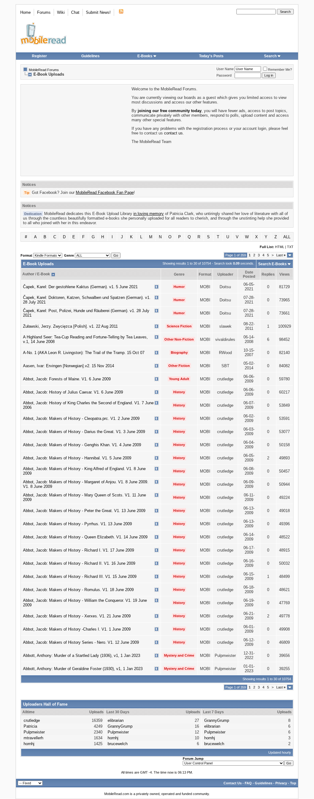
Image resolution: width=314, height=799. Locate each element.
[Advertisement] (75, 129)
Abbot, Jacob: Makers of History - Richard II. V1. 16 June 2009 (79, 563)
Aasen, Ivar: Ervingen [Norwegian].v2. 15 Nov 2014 (68, 366)
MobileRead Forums (44, 70)
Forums (44, 12)
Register (39, 56)
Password (224, 75)
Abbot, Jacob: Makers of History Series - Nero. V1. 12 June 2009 (81, 642)
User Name (225, 69)
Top (293, 783)
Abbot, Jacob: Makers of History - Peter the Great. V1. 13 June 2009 (84, 510)
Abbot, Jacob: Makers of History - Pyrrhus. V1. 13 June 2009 (77, 524)
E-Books (144, 56)
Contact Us (233, 783)
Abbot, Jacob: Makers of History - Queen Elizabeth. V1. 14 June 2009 (85, 537)
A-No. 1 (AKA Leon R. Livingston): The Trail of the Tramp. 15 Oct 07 (83, 352)
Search (270, 56)
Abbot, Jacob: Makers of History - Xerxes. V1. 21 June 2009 (77, 616)
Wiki (61, 12)
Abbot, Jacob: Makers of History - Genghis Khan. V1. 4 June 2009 (82, 445)
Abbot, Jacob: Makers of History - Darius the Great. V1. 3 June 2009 (84, 431)
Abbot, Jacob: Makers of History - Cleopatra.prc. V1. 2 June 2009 (81, 418)
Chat (75, 12)
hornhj (29, 743)
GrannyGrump (120, 726)
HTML (279, 247)
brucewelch (118, 743)
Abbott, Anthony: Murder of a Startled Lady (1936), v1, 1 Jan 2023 (81, 655)
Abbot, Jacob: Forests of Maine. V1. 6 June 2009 (67, 379)
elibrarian (116, 720)
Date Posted (249, 274)
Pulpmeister (34, 732)
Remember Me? (280, 69)
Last (280, 255)
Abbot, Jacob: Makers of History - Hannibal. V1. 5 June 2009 (77, 458)
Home (25, 12)
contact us (173, 133)
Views (284, 274)
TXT (290, 247)
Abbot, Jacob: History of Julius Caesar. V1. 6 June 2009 (73, 392)
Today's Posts (211, 56)
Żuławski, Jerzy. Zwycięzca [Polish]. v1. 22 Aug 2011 (70, 326)
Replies (268, 274)
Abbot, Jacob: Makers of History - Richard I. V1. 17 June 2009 (78, 550)
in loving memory (148, 213)
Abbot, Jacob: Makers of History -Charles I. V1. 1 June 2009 (77, 629)
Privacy (281, 783)
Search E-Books (272, 264)
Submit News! (98, 12)
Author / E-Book (36, 274)
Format (205, 274)
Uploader (225, 274)
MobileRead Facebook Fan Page (105, 192)
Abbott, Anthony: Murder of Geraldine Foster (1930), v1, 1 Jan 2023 (83, 668)
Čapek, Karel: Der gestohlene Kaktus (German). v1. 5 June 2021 (80, 287)
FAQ (248, 783)
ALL (286, 237)
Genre (179, 274)
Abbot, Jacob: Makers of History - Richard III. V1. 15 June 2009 (79, 576)
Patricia (30, 726)
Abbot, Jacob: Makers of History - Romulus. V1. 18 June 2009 (78, 589)
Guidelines (90, 56)
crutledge (32, 720)
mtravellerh (33, 738)
